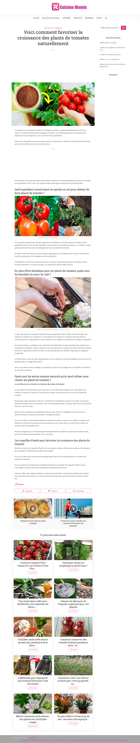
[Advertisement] (53, 65)
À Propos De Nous (74, 740)
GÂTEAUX (78, 18)
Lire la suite (33, 573)
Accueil (36, 18)
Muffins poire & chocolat (108, 43)
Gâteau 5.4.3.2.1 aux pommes (109, 59)
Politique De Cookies (49, 740)
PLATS (99, 18)
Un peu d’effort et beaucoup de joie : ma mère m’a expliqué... (73, 718)
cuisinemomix (33, 738)
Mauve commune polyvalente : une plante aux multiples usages (33, 719)
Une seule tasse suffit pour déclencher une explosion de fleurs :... (32, 604)
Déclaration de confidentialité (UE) (107, 740)
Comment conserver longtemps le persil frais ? (73, 564)
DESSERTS (89, 18)
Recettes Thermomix (51, 18)
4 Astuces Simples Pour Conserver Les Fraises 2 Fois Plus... (33, 565)
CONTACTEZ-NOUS (62, 740)
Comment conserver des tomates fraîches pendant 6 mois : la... (73, 642)
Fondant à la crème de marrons (110, 55)
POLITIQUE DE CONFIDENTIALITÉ (32, 740)
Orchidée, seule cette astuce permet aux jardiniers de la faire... (33, 642)
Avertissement (123, 740)
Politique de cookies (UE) (88, 740)
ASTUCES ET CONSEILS (53, 28)
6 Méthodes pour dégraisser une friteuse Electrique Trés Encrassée (33, 680)
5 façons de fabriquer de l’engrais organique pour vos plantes (73, 604)
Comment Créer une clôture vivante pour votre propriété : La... (73, 680)
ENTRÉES (67, 18)
